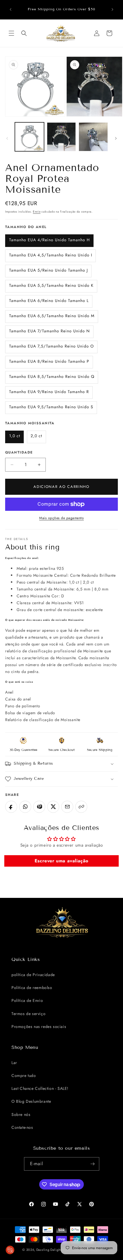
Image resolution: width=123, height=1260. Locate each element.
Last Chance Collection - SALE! (39, 1088)
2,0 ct (36, 436)
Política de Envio (27, 1000)
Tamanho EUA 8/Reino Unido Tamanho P (49, 361)
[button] (11, 33)
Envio (37, 211)
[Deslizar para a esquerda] (7, 138)
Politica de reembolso (31, 987)
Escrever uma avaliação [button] (61, 860)
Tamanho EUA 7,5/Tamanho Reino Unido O (51, 346)
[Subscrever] (92, 1164)
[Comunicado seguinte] (112, 9)
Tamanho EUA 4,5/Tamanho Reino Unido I (50, 255)
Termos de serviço (28, 1013)
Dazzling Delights (49, 1249)
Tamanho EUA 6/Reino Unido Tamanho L (49, 300)
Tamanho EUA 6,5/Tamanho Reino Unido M (51, 316)
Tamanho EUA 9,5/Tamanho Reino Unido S (51, 407)
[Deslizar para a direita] (116, 138)
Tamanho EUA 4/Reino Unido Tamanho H (49, 240)
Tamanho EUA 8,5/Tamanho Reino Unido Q (51, 376)
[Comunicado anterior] (10, 9)
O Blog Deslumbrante (31, 1101)
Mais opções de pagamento (61, 518)
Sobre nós (20, 1114)
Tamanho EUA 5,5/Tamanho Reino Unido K (51, 285)
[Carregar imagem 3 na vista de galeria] (93, 137)
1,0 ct (14, 436)
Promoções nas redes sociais (38, 1026)
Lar (14, 1062)
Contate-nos (22, 1127)
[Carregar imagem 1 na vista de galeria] (29, 137)
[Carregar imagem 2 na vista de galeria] (61, 137)
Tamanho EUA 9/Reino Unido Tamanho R (49, 392)
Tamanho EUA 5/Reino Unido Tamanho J (48, 270)
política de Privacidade (33, 975)
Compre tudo (23, 1075)
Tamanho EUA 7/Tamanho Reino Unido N (49, 331)
